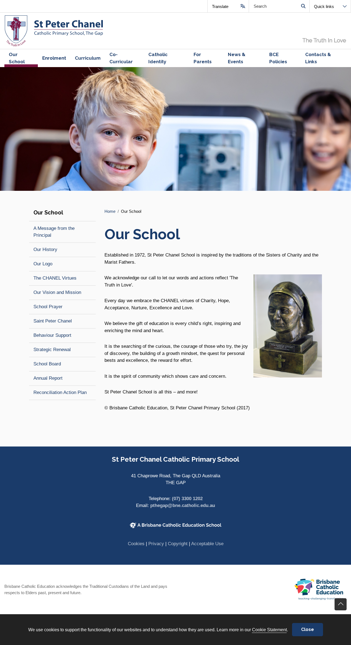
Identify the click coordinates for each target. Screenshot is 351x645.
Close (307, 629)
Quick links (324, 6)
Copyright (178, 543)
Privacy (156, 543)
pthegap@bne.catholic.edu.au (182, 505)
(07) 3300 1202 (187, 498)
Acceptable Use (207, 543)
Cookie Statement (269, 629)
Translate (220, 6)
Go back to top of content (341, 604)
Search (303, 6)
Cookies (136, 543)
